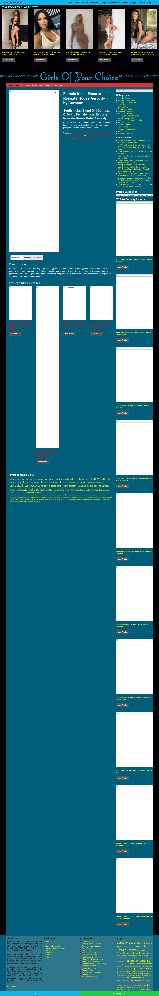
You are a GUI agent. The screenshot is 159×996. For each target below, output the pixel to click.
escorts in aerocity (138, 960)
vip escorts (145, 990)
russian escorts (142, 985)
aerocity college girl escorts (74, 479)
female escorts (134, 964)
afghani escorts (141, 955)
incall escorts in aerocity (135, 978)
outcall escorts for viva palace (32, 501)
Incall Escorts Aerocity (126, 118)
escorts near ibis (63, 493)
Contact (142, 3)
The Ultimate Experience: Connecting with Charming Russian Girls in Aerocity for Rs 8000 (134, 147)
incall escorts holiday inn (71, 495)
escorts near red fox (18, 495)
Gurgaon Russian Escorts (110, 3)
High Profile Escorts (125, 114)
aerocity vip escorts (91, 490)
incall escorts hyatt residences (88, 495)
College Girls (123, 107)
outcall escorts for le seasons (82, 499)
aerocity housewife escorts (91, 482)
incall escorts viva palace (70, 497)
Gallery (125, 3)
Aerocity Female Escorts (127, 103)
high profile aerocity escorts (124, 969)
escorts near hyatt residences (51, 493)
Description (16, 257)
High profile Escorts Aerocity (128, 116)
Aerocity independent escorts (136, 953)
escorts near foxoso (19, 493)
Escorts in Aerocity (11, 2)
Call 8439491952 (39, 993)
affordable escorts (132, 955)
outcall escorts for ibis (50, 499)
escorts (123, 961)
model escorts (130, 982)
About (77, 3)
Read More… (12, 986)
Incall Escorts (143, 975)
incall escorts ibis (100, 495)
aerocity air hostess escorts (23, 479)
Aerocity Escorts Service (127, 100)
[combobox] (134, 195)
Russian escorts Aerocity (127, 129)
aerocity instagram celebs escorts (85, 486)
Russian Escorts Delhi (90, 3)
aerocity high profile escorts (65, 482)
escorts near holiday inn (34, 493)
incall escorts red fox (58, 497)
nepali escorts (130, 985)
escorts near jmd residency (75, 493)
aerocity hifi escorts (42, 482)
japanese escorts (121, 982)
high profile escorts (141, 968)
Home (70, 3)
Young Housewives (125, 133)
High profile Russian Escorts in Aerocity (139, 973)
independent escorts (126, 980)
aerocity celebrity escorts (49, 479)
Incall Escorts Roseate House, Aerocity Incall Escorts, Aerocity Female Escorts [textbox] (135, 195)
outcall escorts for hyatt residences (35, 499)
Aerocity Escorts (124, 98)
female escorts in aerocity (130, 966)
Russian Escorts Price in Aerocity (132, 989)
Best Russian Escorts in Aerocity (129, 958)
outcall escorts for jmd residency (65, 499)
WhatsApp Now (119, 993)
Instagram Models (124, 122)
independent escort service (143, 980)
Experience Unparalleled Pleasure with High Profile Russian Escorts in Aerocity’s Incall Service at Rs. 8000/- (135, 180)
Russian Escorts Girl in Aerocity (125, 987)
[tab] (16, 257)
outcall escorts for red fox (17, 501)
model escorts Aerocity (140, 982)
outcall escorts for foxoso (100, 497)
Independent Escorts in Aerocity (130, 120)
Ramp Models (123, 127)
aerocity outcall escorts (40, 489)
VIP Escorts (122, 131)
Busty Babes (123, 105)
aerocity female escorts (96, 135)
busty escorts (142, 958)
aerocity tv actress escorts (69, 490)
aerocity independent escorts (54, 486)
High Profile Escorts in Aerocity (140, 971)
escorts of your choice (122, 964)
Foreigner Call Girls (125, 111)
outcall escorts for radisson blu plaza (100, 499)
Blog (149, 3)
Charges (133, 3)
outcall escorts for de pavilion (85, 497)
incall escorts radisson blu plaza (44, 497)
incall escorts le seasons (28, 497)
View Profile (8, 60)
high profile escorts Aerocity (124, 971)
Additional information (33, 257)
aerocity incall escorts (25, 485)
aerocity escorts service (129, 946)
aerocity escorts (99, 478)
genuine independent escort (144, 966)
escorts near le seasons (89, 493)
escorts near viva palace (31, 495)
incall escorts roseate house (85, 138)
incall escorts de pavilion (44, 495)
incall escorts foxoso (56, 495)
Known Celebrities (125, 125)
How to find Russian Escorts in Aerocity (127, 975)
